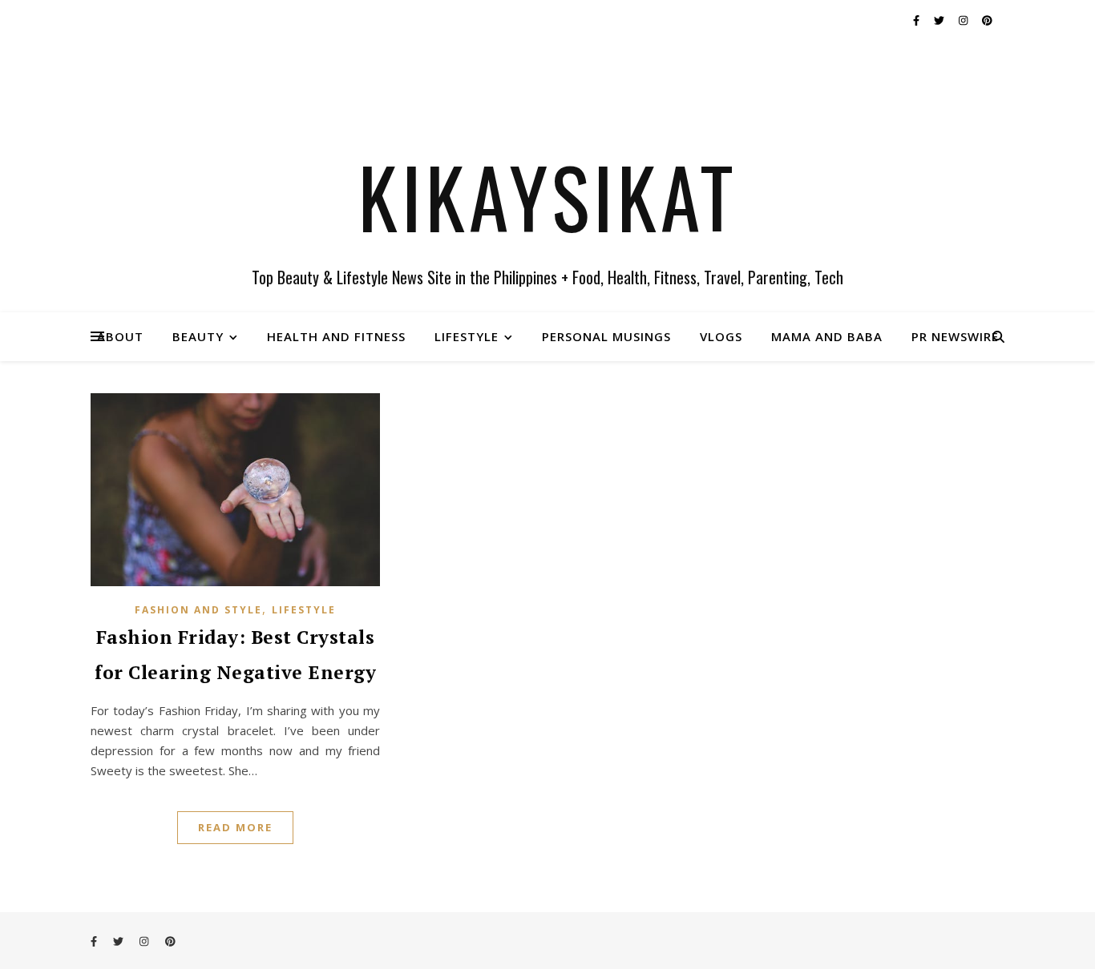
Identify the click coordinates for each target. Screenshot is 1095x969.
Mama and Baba (827, 336)
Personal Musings (606, 336)
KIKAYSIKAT (547, 196)
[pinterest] (987, 20)
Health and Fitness (336, 336)
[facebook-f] (917, 20)
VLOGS (721, 336)
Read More (235, 827)
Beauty (198, 336)
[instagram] (964, 20)
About (120, 336)
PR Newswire (955, 336)
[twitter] (940, 20)
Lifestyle (466, 336)
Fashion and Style (198, 610)
